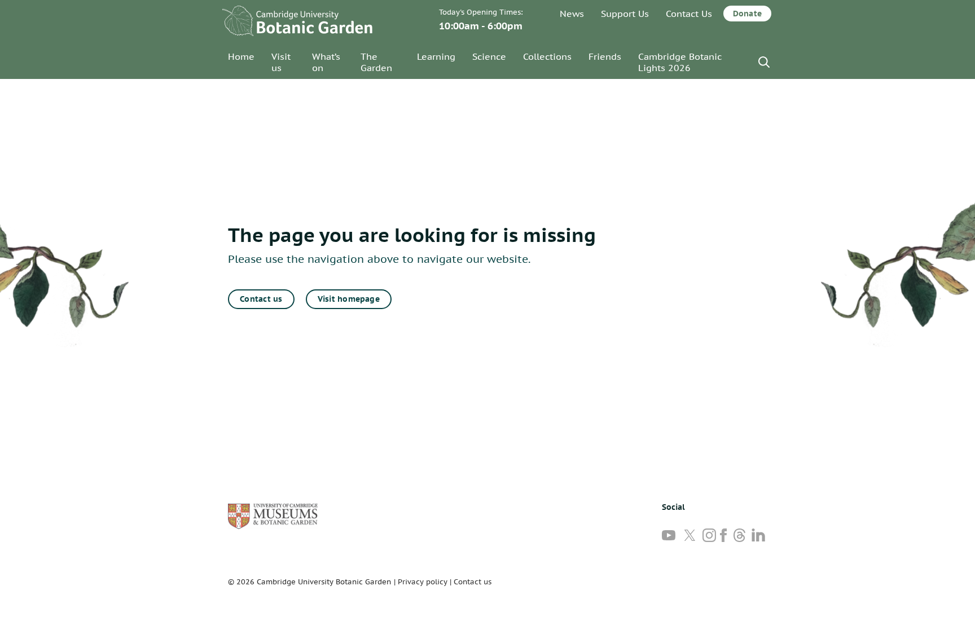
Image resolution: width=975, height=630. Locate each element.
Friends (604, 56)
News (572, 13)
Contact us (261, 299)
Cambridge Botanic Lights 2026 (680, 62)
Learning (436, 56)
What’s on (326, 62)
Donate (747, 13)
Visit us (281, 62)
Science (489, 56)
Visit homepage (349, 299)
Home (241, 56)
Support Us (625, 13)
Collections (547, 56)
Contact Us (689, 13)
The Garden (376, 62)
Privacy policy (422, 582)
